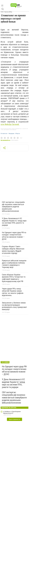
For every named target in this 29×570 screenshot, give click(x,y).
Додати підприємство (14, 419)
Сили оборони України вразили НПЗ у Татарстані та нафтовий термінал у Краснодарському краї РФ (13, 278)
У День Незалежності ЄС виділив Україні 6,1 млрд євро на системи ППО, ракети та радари (14, 221)
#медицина (11, 133)
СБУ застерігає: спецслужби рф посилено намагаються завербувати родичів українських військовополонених (13, 206)
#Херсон (17, 133)
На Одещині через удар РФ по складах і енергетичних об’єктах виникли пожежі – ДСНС (14, 235)
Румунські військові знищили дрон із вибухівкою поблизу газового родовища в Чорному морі (14, 263)
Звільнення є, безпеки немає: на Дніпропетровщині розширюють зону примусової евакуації (14, 306)
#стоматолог (4, 133)
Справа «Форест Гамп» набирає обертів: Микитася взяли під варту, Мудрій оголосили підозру (13, 249)
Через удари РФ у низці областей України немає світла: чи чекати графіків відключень (12, 292)
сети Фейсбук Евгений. (10, 124)
